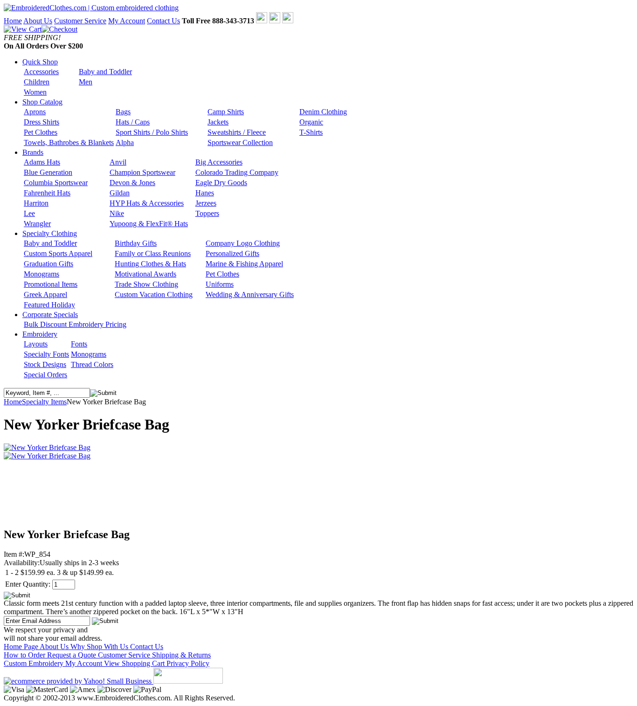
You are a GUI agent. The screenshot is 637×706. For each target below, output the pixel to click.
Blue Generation (48, 172)
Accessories (41, 72)
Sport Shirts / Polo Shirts (152, 132)
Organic (311, 122)
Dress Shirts (41, 122)
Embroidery (39, 334)
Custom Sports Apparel (58, 253)
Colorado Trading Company (236, 172)
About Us (37, 21)
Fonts (79, 344)
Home (13, 21)
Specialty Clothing (49, 233)
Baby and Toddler (105, 72)
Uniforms (220, 284)
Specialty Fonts (46, 354)
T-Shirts (311, 132)
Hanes (204, 193)
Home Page (22, 647)
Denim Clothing (323, 112)
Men (85, 82)
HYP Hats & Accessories (147, 203)
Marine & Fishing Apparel (244, 264)
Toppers (207, 213)
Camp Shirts (226, 112)
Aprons (35, 112)
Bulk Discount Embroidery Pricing (75, 324)
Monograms (41, 274)
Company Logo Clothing (243, 243)
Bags (123, 112)
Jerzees (205, 203)
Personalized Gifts (232, 253)
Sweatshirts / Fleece (237, 132)
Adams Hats (42, 162)
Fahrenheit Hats (47, 193)
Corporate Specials (50, 314)
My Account (126, 21)
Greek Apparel (45, 294)
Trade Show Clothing (146, 284)
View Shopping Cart (135, 663)
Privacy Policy (187, 663)
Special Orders (45, 375)
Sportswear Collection (240, 142)
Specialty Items (44, 402)
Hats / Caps (133, 122)
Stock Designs (45, 364)
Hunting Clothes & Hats (150, 264)
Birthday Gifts (136, 243)
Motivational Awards (145, 274)
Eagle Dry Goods (221, 183)
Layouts (36, 344)
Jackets (218, 122)
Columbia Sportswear (56, 183)
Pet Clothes (40, 132)
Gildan (120, 193)
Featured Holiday (49, 305)
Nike (117, 213)
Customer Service (80, 21)
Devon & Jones (132, 183)
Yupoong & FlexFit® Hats (149, 224)
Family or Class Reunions (153, 253)
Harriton (36, 203)
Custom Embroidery (34, 663)
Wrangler (37, 224)
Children (36, 82)
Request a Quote (72, 655)
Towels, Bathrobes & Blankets (69, 142)
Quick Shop (40, 62)
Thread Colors (92, 364)
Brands (32, 152)
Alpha (125, 142)
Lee (29, 213)
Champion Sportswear (142, 172)
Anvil (118, 162)
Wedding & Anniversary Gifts (250, 294)
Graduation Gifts (48, 264)
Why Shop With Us (100, 647)
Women (35, 92)
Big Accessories (218, 162)
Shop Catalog (42, 102)
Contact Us (163, 21)
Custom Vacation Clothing (154, 294)
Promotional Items (50, 284)
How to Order (25, 655)
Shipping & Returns (181, 655)
